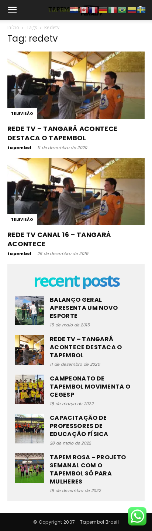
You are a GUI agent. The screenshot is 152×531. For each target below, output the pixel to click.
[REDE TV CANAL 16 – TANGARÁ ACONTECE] (76, 192)
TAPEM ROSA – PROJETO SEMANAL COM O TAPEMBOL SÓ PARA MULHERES (88, 469)
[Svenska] (141, 9)
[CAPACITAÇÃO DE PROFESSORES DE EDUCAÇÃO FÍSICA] (29, 428)
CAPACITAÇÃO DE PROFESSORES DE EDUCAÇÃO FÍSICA (79, 426)
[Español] (132, 9)
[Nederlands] (74, 9)
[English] (84, 9)
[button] (12, 10)
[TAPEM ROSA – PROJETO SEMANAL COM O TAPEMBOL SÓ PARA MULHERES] (29, 468)
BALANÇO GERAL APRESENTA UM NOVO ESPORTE (84, 307)
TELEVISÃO (22, 113)
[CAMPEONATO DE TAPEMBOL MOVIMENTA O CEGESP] (29, 389)
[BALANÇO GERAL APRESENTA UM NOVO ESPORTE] (29, 310)
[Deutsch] (103, 9)
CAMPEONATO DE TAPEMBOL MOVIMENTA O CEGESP (90, 386)
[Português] (122, 9)
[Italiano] (113, 9)
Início (13, 27)
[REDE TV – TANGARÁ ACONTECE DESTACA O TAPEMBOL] (76, 85)
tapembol (19, 148)
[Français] (94, 9)
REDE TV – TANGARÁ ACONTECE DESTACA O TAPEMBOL (62, 133)
